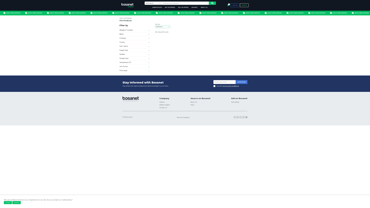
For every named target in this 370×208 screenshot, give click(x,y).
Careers (161, 102)
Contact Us (163, 108)
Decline (16, 202)
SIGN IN (244, 5)
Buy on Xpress (170, 7)
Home (121, 18)
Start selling (235, 102)
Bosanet (195, 7)
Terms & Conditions (183, 117)
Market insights (164, 105)
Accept (8, 202)
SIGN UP (235, 5)
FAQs (192, 105)
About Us (204, 7)
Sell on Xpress (183, 7)
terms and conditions (231, 86)
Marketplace (157, 7)
